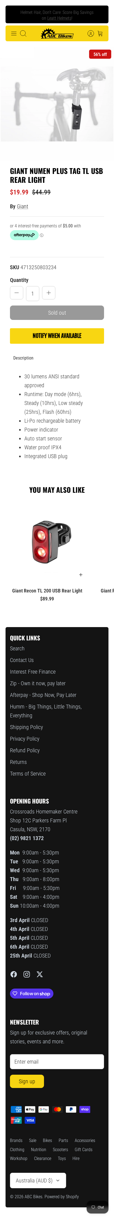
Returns (18, 762)
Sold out (57, 312)
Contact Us (22, 660)
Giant (22, 206)
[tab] (23, 358)
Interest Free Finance (33, 671)
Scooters (60, 1149)
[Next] (100, 14)
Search (17, 648)
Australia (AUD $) (34, 1180)
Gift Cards (83, 1149)
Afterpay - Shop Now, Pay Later (43, 695)
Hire (75, 1158)
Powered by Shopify (62, 1196)
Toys (62, 1158)
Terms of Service (28, 773)
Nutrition (38, 1149)
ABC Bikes (33, 1196)
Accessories (85, 1140)
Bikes (47, 1140)
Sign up (27, 1081)
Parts (63, 1140)
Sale (32, 1140)
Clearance (42, 1158)
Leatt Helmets (59, 17)
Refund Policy (25, 750)
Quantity (19, 280)
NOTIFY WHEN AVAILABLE (57, 335)
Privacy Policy (24, 738)
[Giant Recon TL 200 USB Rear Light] (47, 540)
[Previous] (14, 14)
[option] (57, 104)
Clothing (17, 1149)
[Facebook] (13, 974)
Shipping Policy (26, 727)
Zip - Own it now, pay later (38, 683)
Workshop (18, 1158)
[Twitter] (39, 974)
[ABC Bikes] (57, 33)
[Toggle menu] (14, 33)
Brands (16, 1140)
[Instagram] (26, 974)
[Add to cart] (81, 575)
